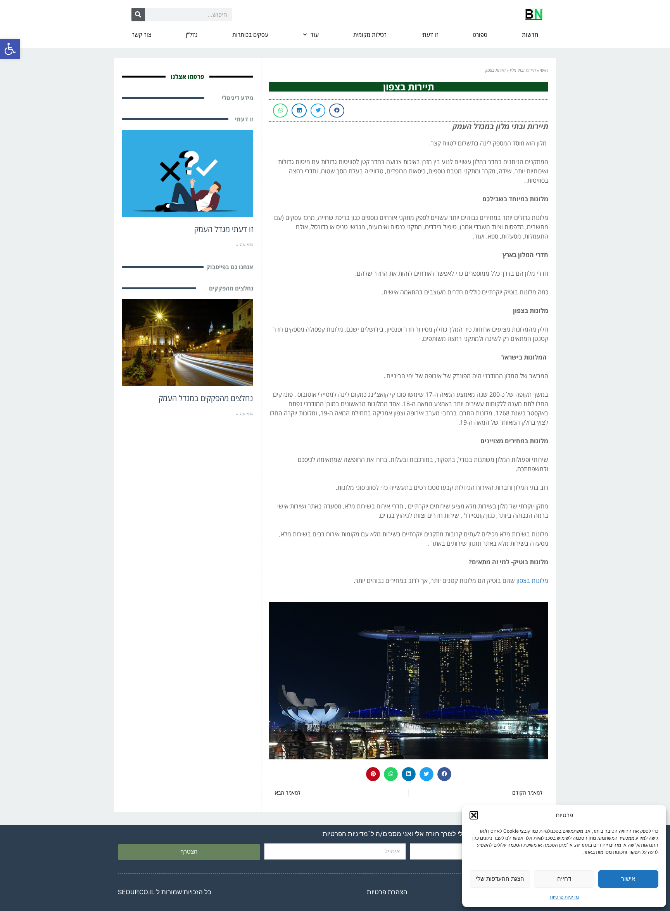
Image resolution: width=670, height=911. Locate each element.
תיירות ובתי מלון (523, 70)
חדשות (530, 34)
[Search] (138, 14)
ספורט (480, 34)
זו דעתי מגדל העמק (223, 229)
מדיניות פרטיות (564, 897)
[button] (10, 49)
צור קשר (141, 34)
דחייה (564, 878)
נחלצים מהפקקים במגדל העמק (206, 398)
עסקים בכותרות (250, 34)
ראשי (544, 70)
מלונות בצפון (532, 580)
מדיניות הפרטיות (345, 834)
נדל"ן (191, 34)
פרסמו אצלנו (187, 76)
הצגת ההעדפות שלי (500, 878)
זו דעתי (429, 34)
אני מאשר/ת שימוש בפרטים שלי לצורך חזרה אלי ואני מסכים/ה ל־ (434, 834)
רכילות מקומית (370, 34)
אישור (628, 878)
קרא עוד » (244, 244)
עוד (315, 34)
